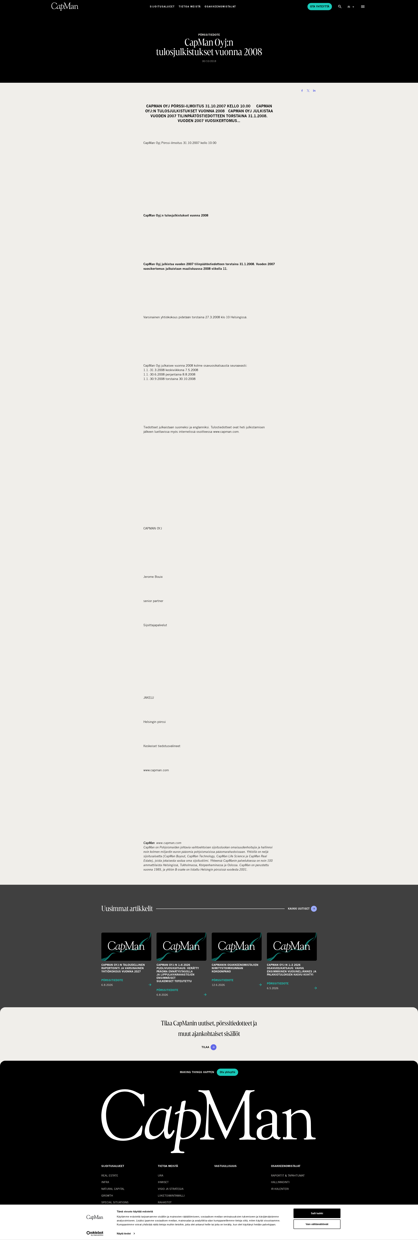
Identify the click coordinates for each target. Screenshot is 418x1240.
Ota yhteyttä (319, 6)
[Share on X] (308, 90)
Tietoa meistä (190, 6)
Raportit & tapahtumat (288, 1175)
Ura (160, 1175)
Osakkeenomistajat (220, 6)
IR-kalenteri (280, 1188)
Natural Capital (112, 1188)
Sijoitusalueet (162, 6)
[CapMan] (65, 7)
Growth (107, 1195)
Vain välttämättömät (317, 1224)
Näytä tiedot (124, 1233)
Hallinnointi (280, 1182)
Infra (105, 1182)
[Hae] (340, 7)
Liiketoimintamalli (171, 1195)
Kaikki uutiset (299, 908)
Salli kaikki (317, 1213)
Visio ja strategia (170, 1188)
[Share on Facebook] (302, 90)
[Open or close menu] (363, 7)
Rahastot (165, 1202)
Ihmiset (163, 1182)
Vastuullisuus (225, 1166)
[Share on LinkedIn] (314, 90)
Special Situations (114, 1202)
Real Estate (109, 1175)
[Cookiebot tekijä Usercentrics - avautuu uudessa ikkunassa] (94, 1233)
